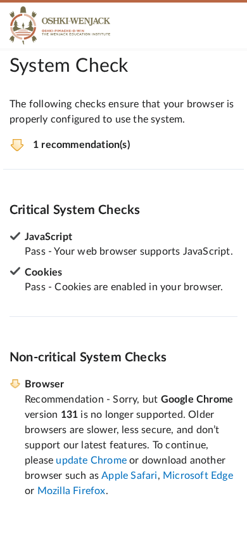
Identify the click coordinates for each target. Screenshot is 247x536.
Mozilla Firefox (71, 491)
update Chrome (91, 460)
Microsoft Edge (198, 476)
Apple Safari (129, 476)
